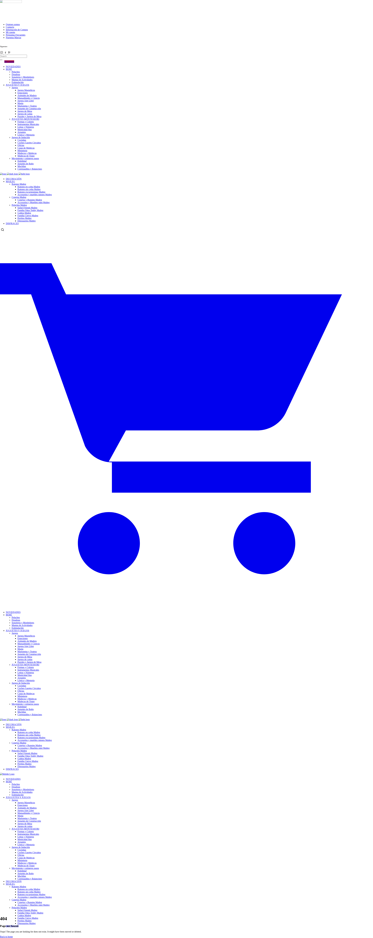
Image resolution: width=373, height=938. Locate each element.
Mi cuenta (10, 32)
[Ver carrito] (186, 604)
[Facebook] (6, 53)
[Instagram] (2, 53)
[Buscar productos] (2, 229)
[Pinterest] (9, 53)
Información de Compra (17, 29)
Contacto (10, 27)
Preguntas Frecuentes (15, 35)
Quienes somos (13, 24)
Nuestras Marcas (13, 37)
